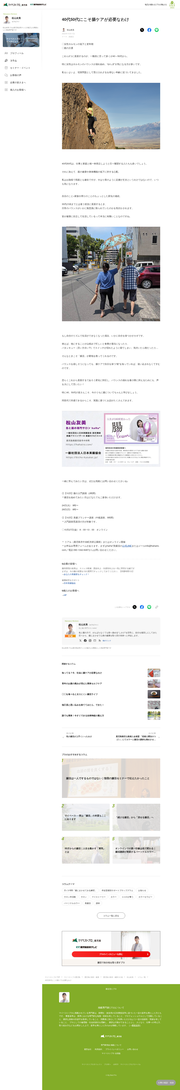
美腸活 (71, 36)
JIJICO (115, 1064)
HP (65, 595)
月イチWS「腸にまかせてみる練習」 (80, 890)
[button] (107, 640)
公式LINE (127, 545)
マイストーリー (99, 896)
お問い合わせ (132, 1049)
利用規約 (98, 1049)
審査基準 (136, 1025)
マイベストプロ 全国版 (111, 1053)
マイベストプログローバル (130, 1064)
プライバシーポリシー (114, 1049)
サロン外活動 (70, 896)
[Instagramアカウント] (90, 640)
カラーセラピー (145, 896)
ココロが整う (127, 896)
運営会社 (87, 1049)
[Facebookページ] (85, 640)
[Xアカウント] (80, 640)
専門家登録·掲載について (111, 1045)
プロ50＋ (107, 1064)
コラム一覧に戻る (111, 915)
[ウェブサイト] (94, 640)
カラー (114, 896)
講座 (98, 903)
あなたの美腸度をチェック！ (76, 574)
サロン (84, 896)
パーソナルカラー (72, 903)
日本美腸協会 (70, 583)
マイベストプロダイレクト (92, 1064)
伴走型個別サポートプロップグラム (117, 890)
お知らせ (142, 890)
